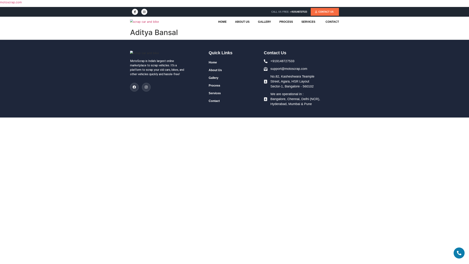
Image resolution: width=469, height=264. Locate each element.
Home (222, 21)
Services (308, 21)
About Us (242, 21)
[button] (309, 21)
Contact (332, 21)
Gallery (264, 21)
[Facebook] (134, 87)
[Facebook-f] (135, 12)
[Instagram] (144, 12)
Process (286, 21)
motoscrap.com (11, 2)
